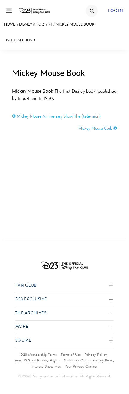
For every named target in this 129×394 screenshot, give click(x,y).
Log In (115, 11)
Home (9, 24)
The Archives (30, 313)
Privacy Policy (96, 354)
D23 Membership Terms (38, 354)
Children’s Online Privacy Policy (89, 360)
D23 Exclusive (31, 299)
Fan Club (26, 285)
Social (23, 340)
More (21, 326)
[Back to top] (117, 373)
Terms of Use (71, 354)
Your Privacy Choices (81, 366)
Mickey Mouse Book (75, 24)
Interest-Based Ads (46, 366)
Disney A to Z (31, 24)
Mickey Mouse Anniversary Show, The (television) (58, 116)
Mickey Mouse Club (95, 128)
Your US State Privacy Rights (37, 360)
